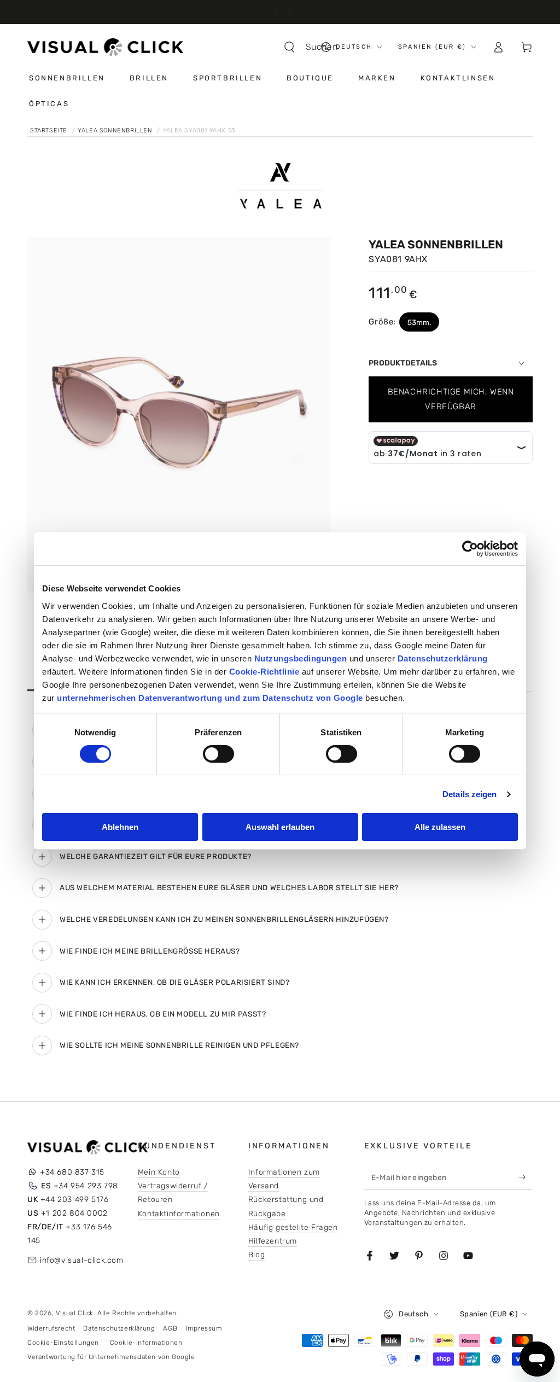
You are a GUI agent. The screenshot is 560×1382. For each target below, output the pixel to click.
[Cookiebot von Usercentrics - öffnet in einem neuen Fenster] (470, 549)
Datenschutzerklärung (119, 1328)
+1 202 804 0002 (67, 1213)
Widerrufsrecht (51, 1328)
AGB (170, 1328)
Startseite (49, 130)
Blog (256, 1254)
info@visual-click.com (82, 1260)
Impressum (203, 1328)
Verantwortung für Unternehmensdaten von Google (111, 1357)
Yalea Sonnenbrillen (116, 130)
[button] (316, 47)
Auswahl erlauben (280, 827)
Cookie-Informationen (146, 1342)
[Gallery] (178, 415)
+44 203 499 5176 (67, 1199)
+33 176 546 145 (69, 1233)
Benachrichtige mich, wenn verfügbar (451, 399)
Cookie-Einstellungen (63, 1342)
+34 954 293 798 (79, 1186)
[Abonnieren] (524, 1177)
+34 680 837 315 (72, 1172)
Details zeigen (469, 794)
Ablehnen (120, 827)
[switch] (218, 754)
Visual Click (75, 1313)
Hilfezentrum (272, 1241)
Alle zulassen (440, 827)
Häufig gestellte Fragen (293, 1227)
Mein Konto (159, 1172)
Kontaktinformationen (179, 1213)
